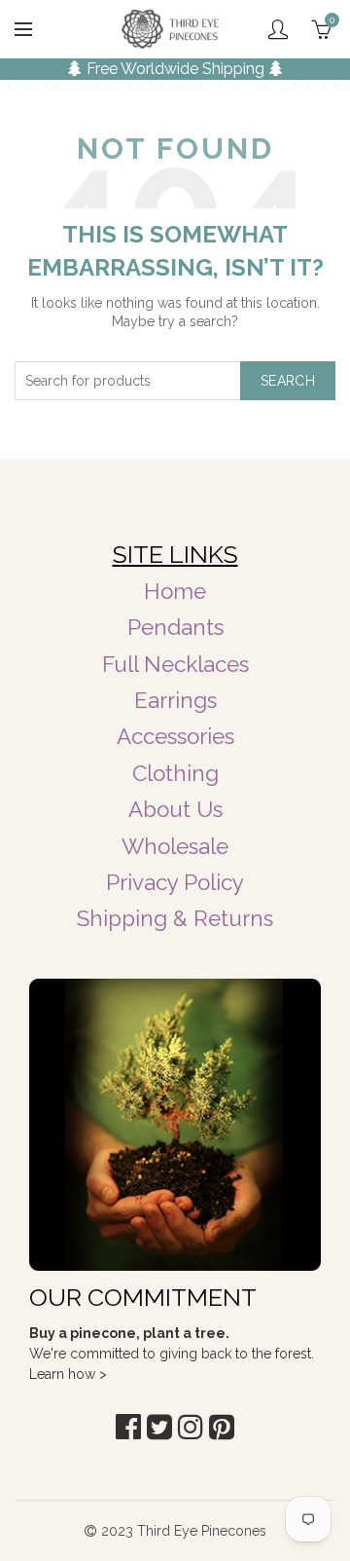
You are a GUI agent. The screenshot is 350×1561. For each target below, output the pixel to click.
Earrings (175, 700)
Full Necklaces (175, 664)
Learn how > (68, 1374)
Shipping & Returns (175, 918)
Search (288, 381)
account (278, 29)
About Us (175, 809)
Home (175, 591)
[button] (128, 1427)
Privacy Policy (175, 882)
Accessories (175, 736)
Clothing (175, 773)
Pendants (175, 627)
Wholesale (175, 846)
